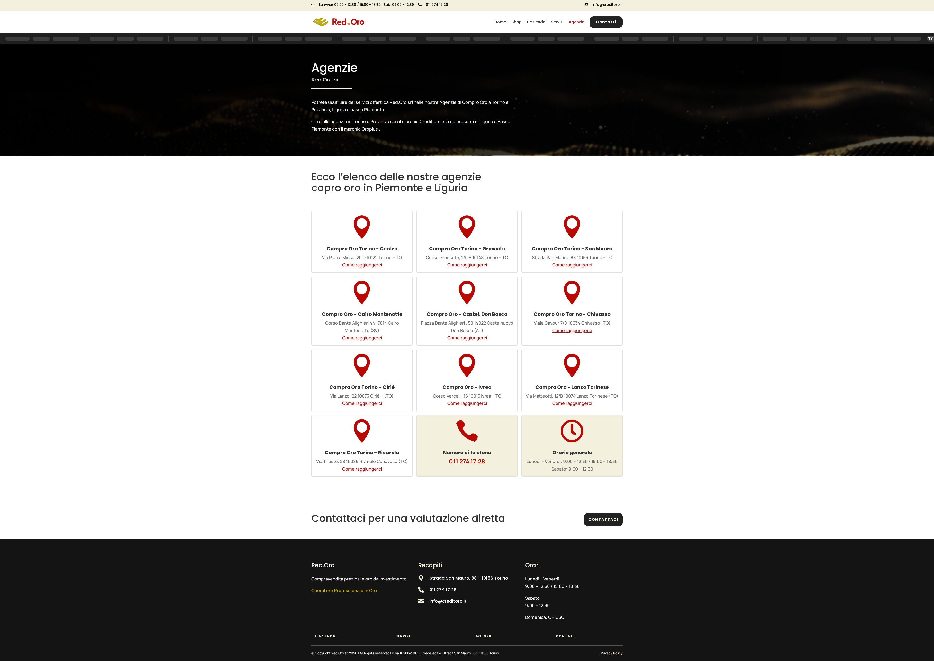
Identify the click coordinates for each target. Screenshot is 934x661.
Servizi (557, 22)
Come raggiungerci (362, 265)
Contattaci (603, 519)
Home (500, 22)
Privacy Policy (612, 653)
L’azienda (536, 22)
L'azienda (325, 636)
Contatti (606, 22)
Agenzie (576, 22)
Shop (517, 22)
